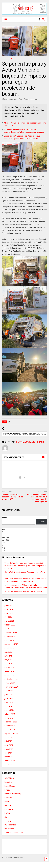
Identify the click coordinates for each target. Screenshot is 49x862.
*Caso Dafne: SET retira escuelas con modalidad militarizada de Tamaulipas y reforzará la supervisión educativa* (25, 565)
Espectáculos (10, 786)
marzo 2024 (9, 710)
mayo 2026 (9, 613)
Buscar (5, 517)
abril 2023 (8, 753)
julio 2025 (8, 652)
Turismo (8, 821)
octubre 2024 (10, 683)
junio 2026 (9, 609)
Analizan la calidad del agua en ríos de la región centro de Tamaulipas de (37, 498)
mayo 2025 (9, 660)
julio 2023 (8, 741)
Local (7, 802)
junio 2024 (9, 699)
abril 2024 (8, 706)
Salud (7, 817)
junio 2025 (9, 656)
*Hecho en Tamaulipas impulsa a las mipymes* (23, 592)
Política (7, 813)
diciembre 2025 (11, 633)
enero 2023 (9, 765)
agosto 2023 (9, 737)
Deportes (8, 782)
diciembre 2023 (11, 722)
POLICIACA (9, 809)
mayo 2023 (9, 749)
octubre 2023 (10, 730)
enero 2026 (9, 629)
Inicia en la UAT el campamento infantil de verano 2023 (12, 496)
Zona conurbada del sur (14, 833)
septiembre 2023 (11, 733)
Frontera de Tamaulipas (14, 794)
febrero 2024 (10, 714)
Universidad (9, 829)
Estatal (7, 790)
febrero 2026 (10, 625)
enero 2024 (9, 718)
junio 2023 (9, 745)
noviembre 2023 (11, 726)
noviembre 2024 (11, 679)
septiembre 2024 (11, 687)
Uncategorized (10, 825)
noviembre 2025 (11, 636)
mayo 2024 (9, 702)
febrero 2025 (10, 671)
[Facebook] (39, 19)
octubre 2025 (10, 640)
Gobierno (8, 798)
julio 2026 (8, 605)
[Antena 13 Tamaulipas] (24, 14)
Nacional (8, 805)
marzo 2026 (9, 621)
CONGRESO (9, 778)
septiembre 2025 (11, 644)
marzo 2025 (9, 668)
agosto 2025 (9, 648)
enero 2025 (9, 675)
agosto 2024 (9, 691)
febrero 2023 (10, 761)
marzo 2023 (9, 757)
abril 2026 (8, 617)
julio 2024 (8, 695)
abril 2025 (8, 664)
